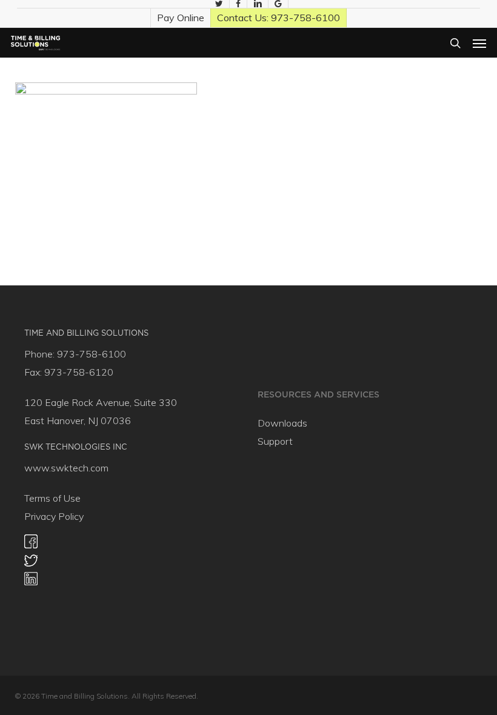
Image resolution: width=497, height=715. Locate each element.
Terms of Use (52, 498)
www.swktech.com (66, 468)
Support (275, 441)
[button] (479, 43)
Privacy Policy (54, 516)
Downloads (282, 423)
